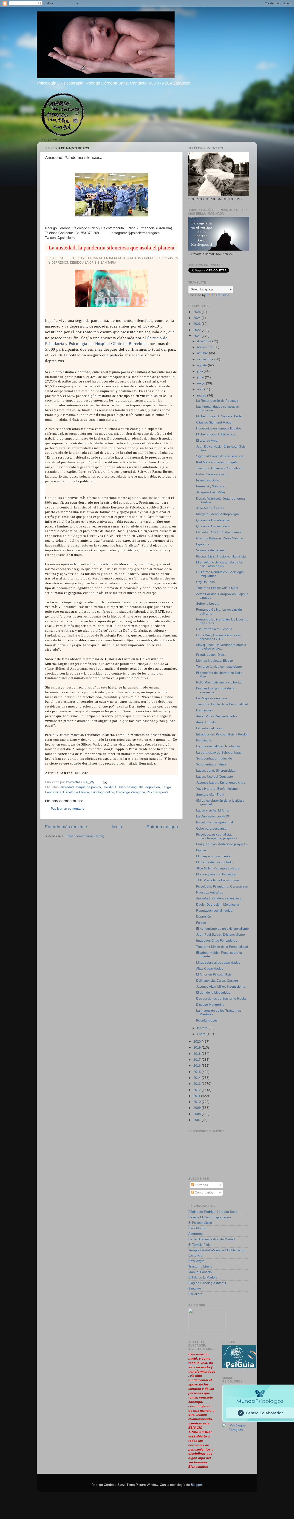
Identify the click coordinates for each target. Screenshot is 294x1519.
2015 (197, 1072)
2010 (197, 1102)
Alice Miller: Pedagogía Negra (217, 868)
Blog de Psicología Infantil (207, 1283)
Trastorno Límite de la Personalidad (222, 704)
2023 (197, 323)
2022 (197, 330)
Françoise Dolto (207, 480)
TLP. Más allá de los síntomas (218, 880)
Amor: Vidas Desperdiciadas (216, 716)
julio (200, 371)
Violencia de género (210, 550)
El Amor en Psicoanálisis (214, 974)
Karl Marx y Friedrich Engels (216, 462)
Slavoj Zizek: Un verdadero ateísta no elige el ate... (221, 646)
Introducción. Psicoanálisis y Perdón (222, 734)
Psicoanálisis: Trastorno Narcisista (221, 556)
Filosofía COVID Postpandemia (218, 532)
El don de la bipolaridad (213, 992)
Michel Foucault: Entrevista (215, 434)
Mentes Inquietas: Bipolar (214, 660)
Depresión (203, 916)
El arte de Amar (207, 440)
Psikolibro (195, 1294)
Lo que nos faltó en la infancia (218, 746)
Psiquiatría (204, 740)
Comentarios (203, 1192)
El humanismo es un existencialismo (222, 928)
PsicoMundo (197, 1228)
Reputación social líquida (214, 910)
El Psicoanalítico (200, 1222)
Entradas (201, 1185)
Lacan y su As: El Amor (212, 810)
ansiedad (67, 787)
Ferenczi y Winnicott (211, 486)
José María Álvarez (210, 508)
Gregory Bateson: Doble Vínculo (219, 538)
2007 (197, 1120)
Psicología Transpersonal (214, 822)
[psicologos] (207, 1329)
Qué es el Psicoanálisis (213, 526)
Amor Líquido (206, 722)
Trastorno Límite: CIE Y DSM (217, 588)
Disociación (204, 710)
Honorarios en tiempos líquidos (218, 428)
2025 (197, 312)
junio (201, 377)
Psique (201, 922)
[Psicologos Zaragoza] (239, 1367)
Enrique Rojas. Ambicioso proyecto (221, 844)
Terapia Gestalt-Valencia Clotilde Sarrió (216, 1250)
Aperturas (195, 1233)
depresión (152, 787)
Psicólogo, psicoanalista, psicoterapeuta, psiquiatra (216, 836)
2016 (197, 1065)
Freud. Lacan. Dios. (210, 654)
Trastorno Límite (200, 1266)
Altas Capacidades (209, 968)
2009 (197, 1107)
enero (201, 1034)
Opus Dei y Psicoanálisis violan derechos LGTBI (218, 637)
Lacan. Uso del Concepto (214, 776)
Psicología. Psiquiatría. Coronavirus (222, 886)
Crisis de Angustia (131, 787)
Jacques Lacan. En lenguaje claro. (221, 782)
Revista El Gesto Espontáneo (209, 1217)
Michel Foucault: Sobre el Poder (219, 416)
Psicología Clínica (76, 792)
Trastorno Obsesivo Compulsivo (219, 468)
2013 (197, 1083)
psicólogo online (102, 792)
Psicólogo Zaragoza (130, 792)
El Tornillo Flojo (199, 1244)
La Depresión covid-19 (212, 816)
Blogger (196, 1484)
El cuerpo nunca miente (213, 856)
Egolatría (202, 544)
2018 (197, 1053)
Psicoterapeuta (158, 792)
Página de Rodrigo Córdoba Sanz (212, 1211)
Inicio (117, 826)
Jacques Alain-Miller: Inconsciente (220, 986)
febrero (203, 1028)
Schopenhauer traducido (214, 758)
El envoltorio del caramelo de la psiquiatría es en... (219, 564)
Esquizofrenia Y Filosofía (214, 629)
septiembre (205, 359)
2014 (197, 1077)
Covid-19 (109, 787)
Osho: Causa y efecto (212, 474)
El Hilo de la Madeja (202, 1277)
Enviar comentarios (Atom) (84, 836)
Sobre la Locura (207, 603)
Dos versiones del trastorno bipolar (221, 998)
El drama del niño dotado (214, 862)
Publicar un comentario (67, 808)
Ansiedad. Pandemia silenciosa (218, 898)
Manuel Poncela (200, 1272)
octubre (203, 353)
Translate (222, 295)
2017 (197, 1059)
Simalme (194, 1288)
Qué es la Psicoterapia (212, 520)
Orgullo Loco (205, 582)
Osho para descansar (212, 828)
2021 (197, 336)
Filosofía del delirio (209, 728)
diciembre (204, 341)
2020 (197, 1041)
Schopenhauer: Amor (211, 764)
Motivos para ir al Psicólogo (216, 874)
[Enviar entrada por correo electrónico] (104, 782)
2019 (197, 1047)
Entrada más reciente (66, 826)
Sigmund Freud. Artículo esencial (220, 456)
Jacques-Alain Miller (210, 492)
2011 (197, 1096)
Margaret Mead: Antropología (217, 514)
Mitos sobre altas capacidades (218, 962)
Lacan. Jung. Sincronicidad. (216, 770)
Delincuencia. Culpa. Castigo (217, 980)
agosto (202, 365)
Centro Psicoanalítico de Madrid (211, 1239)
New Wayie (196, 1261)
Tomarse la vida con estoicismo (219, 666)
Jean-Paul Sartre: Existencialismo (220, 934)
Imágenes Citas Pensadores (216, 940)
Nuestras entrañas (209, 892)
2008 (197, 1114)
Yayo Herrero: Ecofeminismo (217, 788)
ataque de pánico (88, 787)
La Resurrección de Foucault (217, 400)
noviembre (205, 347)
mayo (201, 383)
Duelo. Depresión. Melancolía (217, 904)
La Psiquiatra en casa (212, 698)
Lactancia (195, 1255)
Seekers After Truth (210, 794)
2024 (197, 318)
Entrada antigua (162, 826)
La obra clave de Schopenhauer (219, 752)
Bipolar (201, 850)
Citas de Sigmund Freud (214, 422)
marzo (202, 395)
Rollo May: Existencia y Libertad (219, 682)
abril (200, 389)
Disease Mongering (210, 1004)
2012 (197, 1090)
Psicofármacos (207, 1020)
